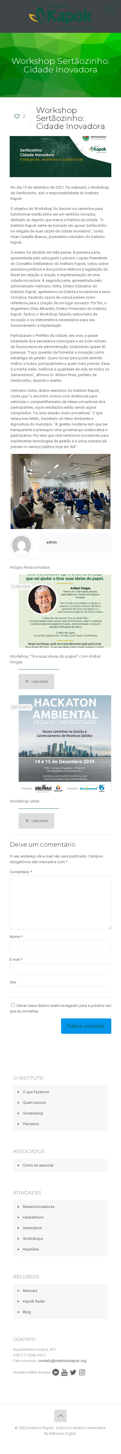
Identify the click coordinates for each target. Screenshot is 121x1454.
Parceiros (31, 1124)
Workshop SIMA (24, 801)
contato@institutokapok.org (62, 1360)
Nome (16, 936)
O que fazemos (36, 1092)
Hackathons (33, 1217)
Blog (27, 1312)
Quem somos (34, 1102)
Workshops (33, 1238)
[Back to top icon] (60, 1416)
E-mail (16, 959)
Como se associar (38, 1165)
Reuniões (31, 1249)
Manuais (30, 1290)
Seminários (32, 1228)
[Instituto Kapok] (60, 16)
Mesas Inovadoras (38, 1206)
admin (51, 542)
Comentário (21, 872)
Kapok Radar (34, 1301)
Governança (33, 1113)
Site (13, 982)
